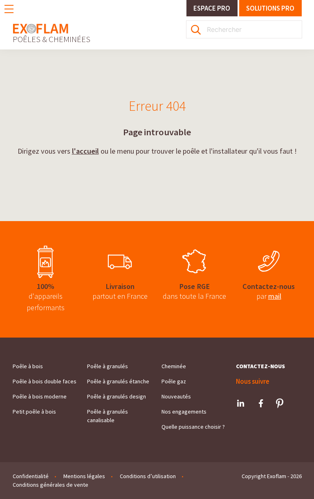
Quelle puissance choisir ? (193, 426)
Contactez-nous (260, 366)
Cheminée (173, 366)
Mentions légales (84, 476)
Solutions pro (270, 8)
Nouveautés (176, 396)
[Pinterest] (279, 403)
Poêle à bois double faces (44, 381)
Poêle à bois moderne (40, 396)
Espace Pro (211, 8)
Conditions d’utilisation (148, 476)
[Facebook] (261, 403)
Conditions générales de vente (50, 484)
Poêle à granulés (107, 366)
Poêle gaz (173, 381)
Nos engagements (183, 411)
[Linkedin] (241, 403)
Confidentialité (31, 476)
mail (274, 296)
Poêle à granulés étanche (118, 381)
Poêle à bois (28, 366)
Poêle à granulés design (116, 396)
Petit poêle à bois (34, 411)
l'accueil (85, 151)
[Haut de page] (292, 481)
